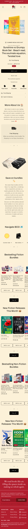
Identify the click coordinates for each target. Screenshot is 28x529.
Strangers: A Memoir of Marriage (6, 449)
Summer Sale (6, 242)
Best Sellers (18, 242)
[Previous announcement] (2, 2)
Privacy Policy (13, 517)
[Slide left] (10, 145)
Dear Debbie (4, 335)
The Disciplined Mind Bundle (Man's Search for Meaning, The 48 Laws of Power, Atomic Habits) (18, 387)
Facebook (23, 514)
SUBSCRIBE (21, 500)
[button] (3, 7)
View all (14, 300)
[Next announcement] (25, 2)
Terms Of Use (13, 514)
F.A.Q (2, 517)
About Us (3, 512)
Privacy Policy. (20, 503)
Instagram (24, 512)
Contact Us (4, 514)
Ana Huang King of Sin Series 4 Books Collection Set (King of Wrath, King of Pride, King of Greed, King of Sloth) (18, 278)
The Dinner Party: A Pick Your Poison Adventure (18, 336)
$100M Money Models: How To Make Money (18, 449)
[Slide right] (17, 145)
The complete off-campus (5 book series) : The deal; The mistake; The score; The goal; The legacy (6, 278)
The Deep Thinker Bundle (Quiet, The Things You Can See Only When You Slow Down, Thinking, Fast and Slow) (7, 387)
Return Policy (13, 512)
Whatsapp (24, 517)
